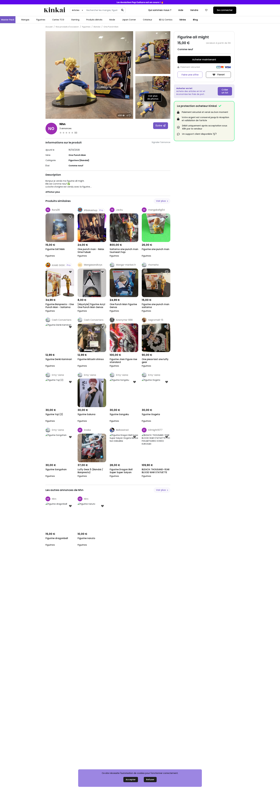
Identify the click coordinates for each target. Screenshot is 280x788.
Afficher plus (53, 192)
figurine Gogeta (151, 414)
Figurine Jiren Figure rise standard (123, 361)
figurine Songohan (56, 469)
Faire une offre (190, 74)
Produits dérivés (94, 19)
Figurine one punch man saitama (155, 306)
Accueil (49, 26)
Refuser (150, 779)
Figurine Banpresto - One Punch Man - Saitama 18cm (60, 306)
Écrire (159, 125)
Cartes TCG (58, 19)
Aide (180, 10)
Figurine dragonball (57, 538)
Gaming (75, 19)
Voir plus (161, 200)
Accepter (131, 779)
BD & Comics (165, 19)
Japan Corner (129, 19)
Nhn (62, 124)
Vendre (194, 10)
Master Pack (7, 19)
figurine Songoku (119, 414)
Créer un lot (225, 91)
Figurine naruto (86, 538)
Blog (195, 19)
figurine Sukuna (86, 414)
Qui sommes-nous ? (159, 10)
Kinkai (54, 10)
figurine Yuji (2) (54, 414)
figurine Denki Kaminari (59, 359)
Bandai (97, 26)
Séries (182, 19)
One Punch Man (111, 26)
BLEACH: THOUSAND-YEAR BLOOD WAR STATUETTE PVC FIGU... (155, 471)
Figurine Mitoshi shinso (91, 359)
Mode (112, 19)
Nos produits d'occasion (67, 26)
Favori (221, 74)
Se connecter (225, 10)
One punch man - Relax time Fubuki (91, 251)
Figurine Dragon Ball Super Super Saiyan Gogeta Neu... (121, 471)
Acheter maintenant (204, 59)
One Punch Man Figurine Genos (123, 306)
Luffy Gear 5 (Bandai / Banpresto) (90, 471)
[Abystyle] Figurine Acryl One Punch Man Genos (91, 306)
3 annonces (65, 128)
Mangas (25, 19)
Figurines (40, 19)
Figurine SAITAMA (55, 249)
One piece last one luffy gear (155, 361)
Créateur (147, 19)
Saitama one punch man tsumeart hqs (124, 251)
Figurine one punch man (155, 249)
